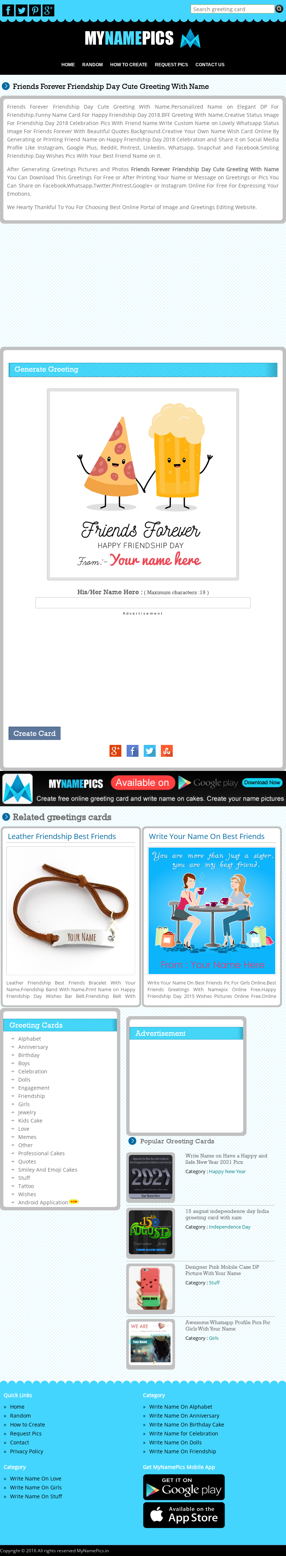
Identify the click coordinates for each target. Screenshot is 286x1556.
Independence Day (230, 1226)
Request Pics (171, 64)
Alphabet (29, 1038)
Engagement (34, 1087)
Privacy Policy (26, 1451)
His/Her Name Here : (143, 592)
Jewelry (27, 1112)
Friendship (31, 1095)
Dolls (24, 1079)
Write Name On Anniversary (184, 1415)
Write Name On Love (35, 1478)
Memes (27, 1136)
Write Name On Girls (36, 1487)
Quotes (27, 1161)
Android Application (43, 1202)
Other (25, 1145)
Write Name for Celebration (183, 1433)
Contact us (210, 64)
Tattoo (26, 1186)
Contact (19, 1442)
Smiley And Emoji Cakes (47, 1169)
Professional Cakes (41, 1153)
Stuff (24, 1177)
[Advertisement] (141, 285)
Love (23, 1128)
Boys (24, 1063)
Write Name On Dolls (175, 1442)
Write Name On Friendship (182, 1451)
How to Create (128, 64)
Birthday (28, 1055)
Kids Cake (30, 1120)
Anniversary (33, 1046)
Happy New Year (227, 1171)
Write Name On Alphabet (180, 1406)
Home (68, 64)
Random (92, 64)
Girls (24, 1104)
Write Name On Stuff (36, 1496)
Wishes (27, 1194)
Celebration (32, 1071)
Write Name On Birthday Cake (186, 1424)
